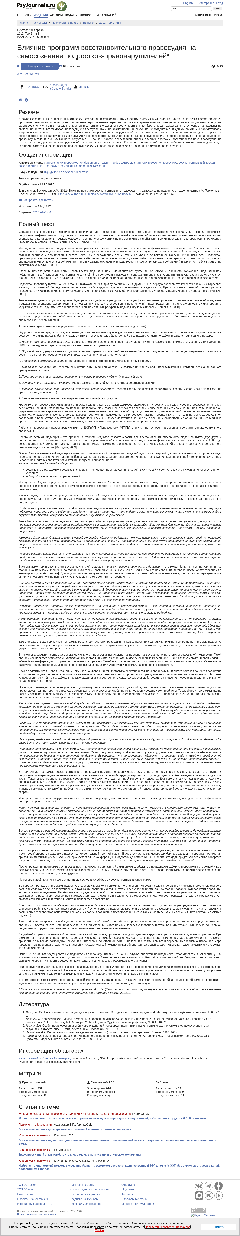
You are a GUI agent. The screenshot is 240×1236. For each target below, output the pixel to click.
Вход (219, 3)
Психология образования (115, 1113)
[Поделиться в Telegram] (26, 100)
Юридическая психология (35, 1135)
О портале (128, 1184)
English (188, 3)
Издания (41, 15)
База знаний (106, 15)
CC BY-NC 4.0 (42, 212)
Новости (24, 15)
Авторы (56, 15)
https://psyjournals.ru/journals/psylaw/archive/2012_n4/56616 (96, 193)
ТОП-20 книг (25, 1189)
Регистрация (206, 3)
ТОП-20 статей (26, 1184)
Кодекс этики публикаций (137, 1203)
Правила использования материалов (36, 1214)
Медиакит (127, 1189)
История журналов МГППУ (34, 1203)
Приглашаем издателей (84, 1194)
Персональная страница (85, 1203)
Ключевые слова (208, 15)
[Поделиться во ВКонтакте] (21, 100)
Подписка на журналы (83, 1199)
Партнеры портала (81, 1184)
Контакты (127, 1194)
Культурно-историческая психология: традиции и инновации (58, 1113)
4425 (219, 66)
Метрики (84, 86)
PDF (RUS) (33, 86)
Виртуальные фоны (134, 1199)
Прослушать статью (40, 66)
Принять (218, 1226)
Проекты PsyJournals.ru (32, 1199)
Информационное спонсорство (89, 1189)
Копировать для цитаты (38, 200)
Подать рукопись (79, 15)
